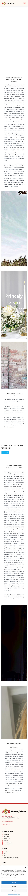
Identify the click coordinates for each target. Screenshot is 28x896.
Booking (5, 452)
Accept (14, 882)
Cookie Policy (11, 894)
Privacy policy (17, 894)
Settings (14, 891)
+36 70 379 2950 (9, 790)
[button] (26, 867)
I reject (14, 886)
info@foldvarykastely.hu (11, 792)
